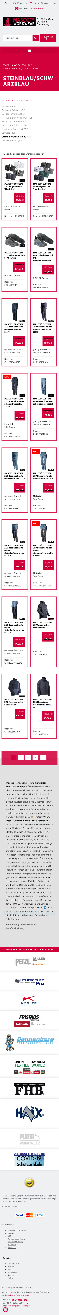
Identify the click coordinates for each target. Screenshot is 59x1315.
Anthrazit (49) (8, 106)
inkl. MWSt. (24, 8)
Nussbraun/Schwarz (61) (14, 125)
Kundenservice (13, 1263)
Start (6, 65)
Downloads (12, 1248)
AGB (9, 1236)
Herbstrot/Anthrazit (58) (14, 121)
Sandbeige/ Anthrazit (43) (15, 129)
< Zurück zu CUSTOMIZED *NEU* (18, 100)
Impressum (12, 1245)
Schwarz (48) (8, 132)
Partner (10, 1278)
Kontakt (11, 1233)
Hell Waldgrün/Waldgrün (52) (17, 117)
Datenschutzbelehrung (16, 1239)
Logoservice (12, 1272)
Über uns (11, 1266)
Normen (11, 1275)
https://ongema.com (19, 1295)
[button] (29, 50)
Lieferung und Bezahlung (17, 1230)
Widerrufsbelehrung (15, 1242)
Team (10, 1269)
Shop (14, 65)
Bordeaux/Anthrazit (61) (14, 114)
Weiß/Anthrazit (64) (12, 140)
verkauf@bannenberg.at (19, 1305)
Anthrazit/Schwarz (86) (13, 110)
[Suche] (36, 38)
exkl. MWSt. (38, 8)
